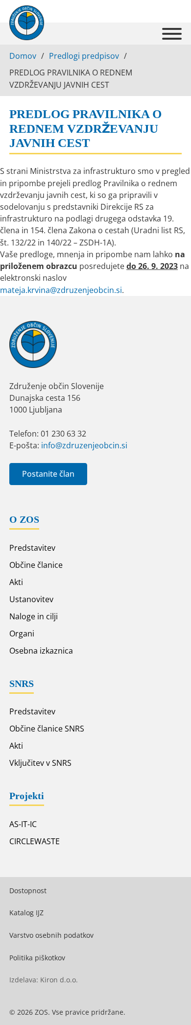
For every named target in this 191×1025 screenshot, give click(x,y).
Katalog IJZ (26, 912)
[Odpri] (172, 34)
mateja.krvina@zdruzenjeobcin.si (61, 290)
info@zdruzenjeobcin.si (84, 445)
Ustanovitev (31, 599)
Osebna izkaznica (41, 650)
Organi (21, 633)
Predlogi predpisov (84, 55)
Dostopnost (28, 890)
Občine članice (36, 565)
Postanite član (48, 473)
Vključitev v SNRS (40, 762)
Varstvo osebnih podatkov (51, 935)
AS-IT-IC (23, 824)
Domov (22, 55)
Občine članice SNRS (46, 728)
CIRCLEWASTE (34, 841)
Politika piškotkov (37, 957)
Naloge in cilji (33, 616)
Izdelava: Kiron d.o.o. (43, 979)
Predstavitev (32, 547)
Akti (16, 582)
